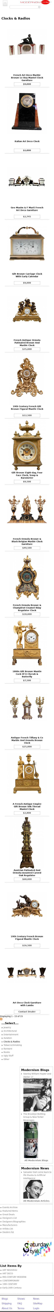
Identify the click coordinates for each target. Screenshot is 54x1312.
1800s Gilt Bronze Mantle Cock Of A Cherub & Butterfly (27, 674)
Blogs (5, 1298)
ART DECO (7, 1273)
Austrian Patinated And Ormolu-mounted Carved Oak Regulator (27, 873)
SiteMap (37, 1303)
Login (36, 1308)
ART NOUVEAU (9, 1270)
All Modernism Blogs (36, 1160)
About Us (7, 1308)
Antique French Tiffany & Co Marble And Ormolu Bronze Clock (27, 740)
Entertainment (11, 1034)
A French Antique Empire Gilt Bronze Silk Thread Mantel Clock (27, 806)
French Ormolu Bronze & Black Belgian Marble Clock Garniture (27, 541)
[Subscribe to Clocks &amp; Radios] (1, 1019)
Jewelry (7, 1027)
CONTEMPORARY (10, 1280)
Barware (8, 1049)
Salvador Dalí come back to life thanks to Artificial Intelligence (37, 1175)
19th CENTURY (9, 1284)
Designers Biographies (13, 1221)
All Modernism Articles (36, 1201)
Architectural (10, 1031)
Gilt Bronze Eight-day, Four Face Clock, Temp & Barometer (27, 475)
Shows (21, 1298)
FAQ (19, 1303)
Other (6, 1059)
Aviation (8, 1038)
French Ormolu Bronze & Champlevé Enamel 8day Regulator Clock (27, 608)
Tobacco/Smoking (13, 1045)
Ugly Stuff (8, 1055)
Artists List (7, 1229)
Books (7, 1052)
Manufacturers (9, 1225)
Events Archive (10, 1207)
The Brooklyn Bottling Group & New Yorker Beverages (34, 1117)
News (36, 1298)
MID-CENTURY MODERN (14, 1277)
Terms (20, 1308)
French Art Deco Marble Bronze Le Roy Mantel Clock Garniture (27, 77)
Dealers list (8, 1232)
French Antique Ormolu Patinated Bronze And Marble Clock (27, 342)
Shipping (7, 1303)
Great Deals (8, 1214)
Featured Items (10, 1211)
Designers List (9, 1218)
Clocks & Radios (12, 1041)
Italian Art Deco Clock (27, 141)
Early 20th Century (11, 1288)
